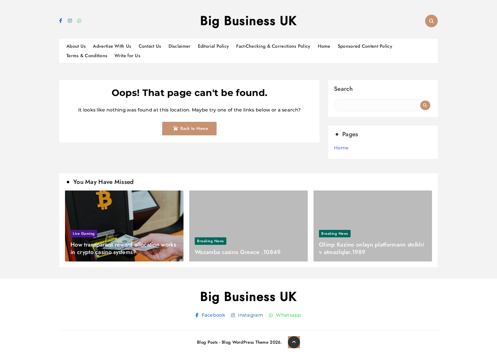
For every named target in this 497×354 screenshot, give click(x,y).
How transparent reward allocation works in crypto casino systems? (123, 248)
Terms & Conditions (86, 55)
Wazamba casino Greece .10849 (237, 252)
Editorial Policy (213, 46)
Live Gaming (84, 233)
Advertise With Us (112, 46)
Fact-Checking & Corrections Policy (273, 46)
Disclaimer (180, 46)
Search (343, 89)
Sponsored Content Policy (365, 46)
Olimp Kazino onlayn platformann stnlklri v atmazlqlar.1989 (371, 248)
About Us (76, 46)
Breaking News (210, 241)
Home (324, 46)
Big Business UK (248, 20)
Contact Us (150, 46)
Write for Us (127, 55)
